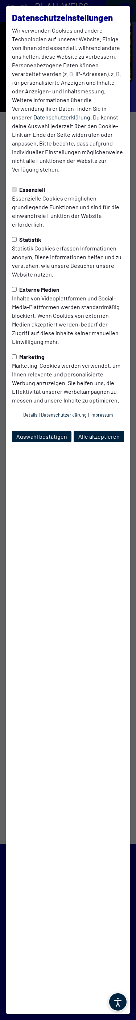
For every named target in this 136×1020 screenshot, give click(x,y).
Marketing (31, 356)
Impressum (101, 415)
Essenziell (31, 189)
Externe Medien (38, 289)
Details (30, 415)
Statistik (29, 239)
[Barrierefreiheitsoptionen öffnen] (117, 1001)
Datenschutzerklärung (61, 117)
